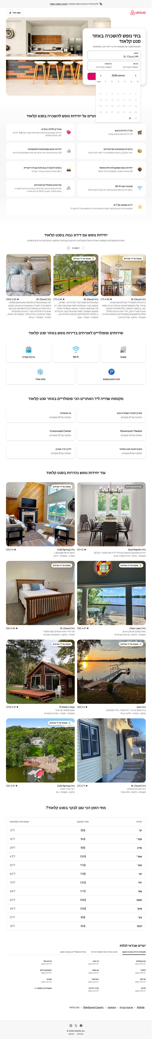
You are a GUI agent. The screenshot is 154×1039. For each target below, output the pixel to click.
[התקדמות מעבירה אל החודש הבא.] (101, 75)
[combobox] (114, 56)
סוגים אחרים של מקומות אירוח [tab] (104, 952)
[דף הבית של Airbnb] (138, 12)
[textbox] (128, 67)
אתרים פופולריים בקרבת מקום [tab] (73, 952)
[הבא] (68, 248)
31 (130, 118)
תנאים (71, 1034)
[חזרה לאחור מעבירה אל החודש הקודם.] (135, 75)
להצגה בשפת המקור (59, 4)
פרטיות (80, 1034)
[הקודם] (83, 248)
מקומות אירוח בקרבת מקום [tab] (134, 952)
